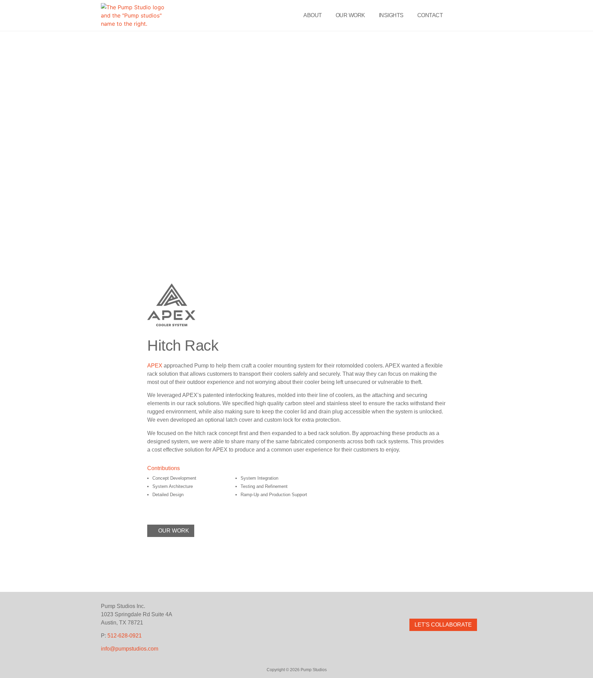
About (312, 15)
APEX (154, 366)
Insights (391, 15)
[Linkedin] (458, 606)
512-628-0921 (124, 636)
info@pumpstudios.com (129, 649)
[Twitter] (443, 606)
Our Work (350, 15)
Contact (430, 15)
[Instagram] (428, 606)
